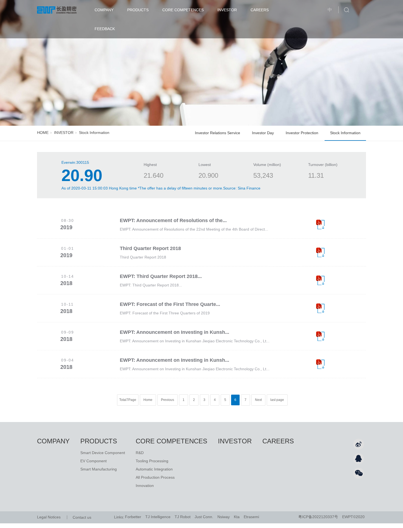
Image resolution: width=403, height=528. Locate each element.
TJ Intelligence (158, 517)
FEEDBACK (105, 29)
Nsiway (223, 517)
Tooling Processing (152, 461)
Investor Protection (302, 133)
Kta (237, 517)
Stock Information (345, 133)
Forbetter (133, 517)
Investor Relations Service (217, 133)
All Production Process (155, 477)
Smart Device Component (102, 452)
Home (147, 400)
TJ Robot (183, 517)
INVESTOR (227, 10)
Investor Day (263, 133)
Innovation (145, 485)
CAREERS (260, 10)
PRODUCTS (138, 10)
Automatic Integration (154, 469)
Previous (167, 400)
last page (277, 400)
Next (258, 400)
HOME (43, 132)
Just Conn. (204, 517)
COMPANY (104, 10)
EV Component (93, 461)
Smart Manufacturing (98, 469)
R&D (140, 452)
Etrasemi (251, 517)
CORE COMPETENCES (183, 10)
